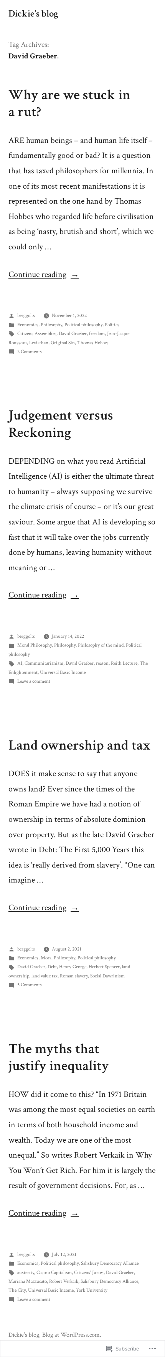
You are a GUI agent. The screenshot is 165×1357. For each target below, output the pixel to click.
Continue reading (37, 274)
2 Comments (29, 351)
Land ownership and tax (79, 745)
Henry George (72, 967)
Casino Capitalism (54, 1272)
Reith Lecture (124, 663)
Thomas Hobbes (93, 343)
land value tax (44, 976)
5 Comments (29, 985)
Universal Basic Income (63, 672)
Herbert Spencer (104, 967)
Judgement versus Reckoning (60, 424)
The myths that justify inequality (58, 1057)
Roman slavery (74, 976)
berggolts (26, 315)
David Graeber (73, 333)
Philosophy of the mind (101, 645)
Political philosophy (83, 325)
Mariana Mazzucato (27, 1281)
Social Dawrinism (107, 976)
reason (102, 663)
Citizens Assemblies (36, 333)
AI (19, 663)
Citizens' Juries (89, 1272)
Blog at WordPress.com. (71, 1335)
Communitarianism (44, 663)
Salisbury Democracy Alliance (110, 1263)
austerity (25, 1272)
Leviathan (38, 343)
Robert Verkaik (63, 1281)
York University (91, 1290)
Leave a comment (33, 681)
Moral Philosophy (34, 645)
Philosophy (51, 325)
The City (17, 1290)
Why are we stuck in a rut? (69, 103)
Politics (112, 325)
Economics (27, 325)
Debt (52, 967)
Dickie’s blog (33, 14)
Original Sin (63, 343)
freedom (97, 333)
